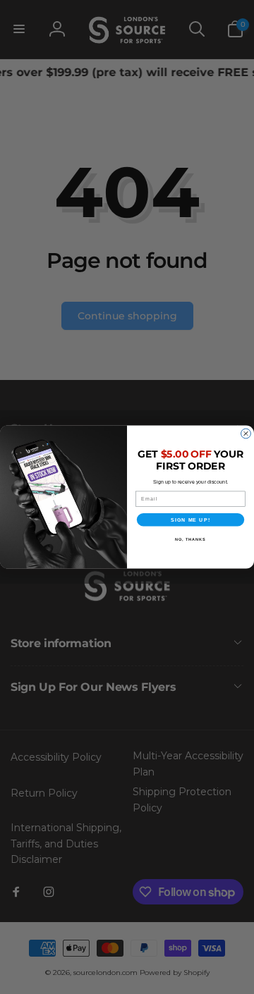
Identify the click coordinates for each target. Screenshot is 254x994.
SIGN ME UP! (190, 519)
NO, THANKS (190, 539)
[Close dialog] (246, 433)
